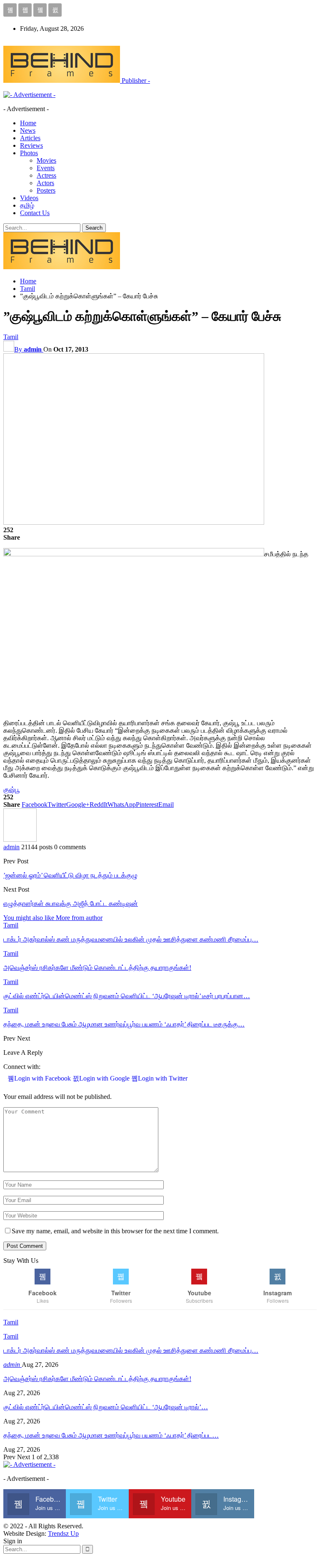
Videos (29, 197)
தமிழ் (27, 205)
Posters (46, 190)
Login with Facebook (43, 1078)
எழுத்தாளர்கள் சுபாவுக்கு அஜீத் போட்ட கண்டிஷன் (70, 903)
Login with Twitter (163, 1078)
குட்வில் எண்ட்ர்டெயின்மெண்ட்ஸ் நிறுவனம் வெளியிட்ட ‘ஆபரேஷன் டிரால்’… (105, 1407)
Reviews (31, 145)
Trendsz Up (63, 1533)
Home (28, 122)
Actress (46, 175)
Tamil (10, 336)
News (27, 130)
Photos (29, 152)
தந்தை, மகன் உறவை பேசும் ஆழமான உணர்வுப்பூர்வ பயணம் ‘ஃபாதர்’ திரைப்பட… (111, 1435)
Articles (30, 137)
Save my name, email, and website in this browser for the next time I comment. (115, 1231)
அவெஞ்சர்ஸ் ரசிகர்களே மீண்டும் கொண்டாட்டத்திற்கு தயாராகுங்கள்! (97, 1378)
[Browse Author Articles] (20, 839)
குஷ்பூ (11, 789)
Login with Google (105, 1078)
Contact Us (35, 212)
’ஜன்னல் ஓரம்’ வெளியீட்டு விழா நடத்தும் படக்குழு (70, 875)
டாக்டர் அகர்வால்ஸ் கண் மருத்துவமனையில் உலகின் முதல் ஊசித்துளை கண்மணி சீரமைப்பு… (130, 1350)
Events (46, 167)
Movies (46, 160)
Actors (45, 182)
